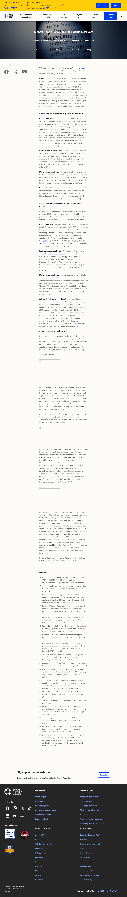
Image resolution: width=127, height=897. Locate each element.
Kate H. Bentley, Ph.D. (62, 41)
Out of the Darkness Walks (90, 835)
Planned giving (85, 857)
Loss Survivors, (42, 50)
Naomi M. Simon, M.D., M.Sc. (82, 41)
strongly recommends (57, 254)
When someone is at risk (89, 810)
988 (14, 5)
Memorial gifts (85, 866)
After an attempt (86, 801)
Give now (83, 839)
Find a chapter (40, 797)
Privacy (38, 875)
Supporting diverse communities (92, 823)
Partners (38, 862)
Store (37, 871)
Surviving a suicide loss (88, 806)
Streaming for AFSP (87, 871)
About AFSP (40, 835)
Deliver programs (42, 806)
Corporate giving (86, 853)
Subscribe (104, 775)
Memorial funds (86, 862)
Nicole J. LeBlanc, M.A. (44, 41)
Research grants (41, 848)
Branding (38, 866)
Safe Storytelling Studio (44, 844)
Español (116, 5)
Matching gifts (85, 848)
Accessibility (102, 5)
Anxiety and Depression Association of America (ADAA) (69, 50)
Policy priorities (41, 853)
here (45, 241)
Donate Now (111, 16)
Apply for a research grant (45, 810)
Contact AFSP (40, 880)
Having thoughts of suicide (90, 797)
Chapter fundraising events (90, 844)
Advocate (39, 801)
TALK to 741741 (10, 8)
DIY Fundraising (86, 880)
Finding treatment (86, 814)
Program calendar (42, 819)
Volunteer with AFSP (43, 814)
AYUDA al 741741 (50, 8)
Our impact (39, 857)
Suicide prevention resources (91, 819)
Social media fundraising (89, 875)
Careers (38, 839)
